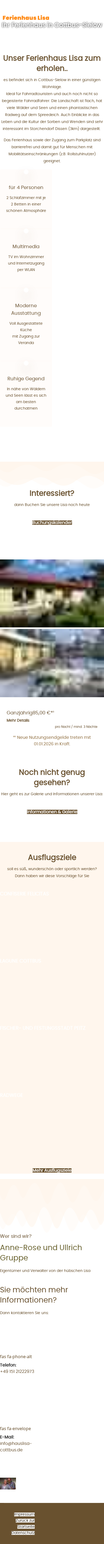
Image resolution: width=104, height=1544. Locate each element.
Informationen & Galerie (52, 812)
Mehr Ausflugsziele (52, 1170)
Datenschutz (23, 1533)
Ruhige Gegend (26, 379)
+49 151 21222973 (17, 1371)
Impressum (24, 1514)
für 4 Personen (26, 187)
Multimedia (26, 246)
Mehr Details (18, 720)
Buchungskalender (52, 522)
